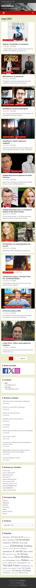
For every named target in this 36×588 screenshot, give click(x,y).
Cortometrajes (22, 539)
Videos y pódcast (20, 104)
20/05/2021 (6, 214)
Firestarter (5, 548)
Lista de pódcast (7, 511)
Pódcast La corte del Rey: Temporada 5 (14, 407)
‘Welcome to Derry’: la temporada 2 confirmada (16, 401)
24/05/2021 (6, 111)
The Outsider (26, 568)
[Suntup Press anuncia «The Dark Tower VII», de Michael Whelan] (18, 264)
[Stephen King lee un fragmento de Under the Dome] (18, 163)
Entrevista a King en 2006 (12, 311)
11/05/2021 (6, 347)
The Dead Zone (25, 566)
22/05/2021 (6, 145)
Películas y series (8, 104)
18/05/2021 (6, 248)
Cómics (5, 470)
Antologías (6, 537)
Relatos (25, 560)
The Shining (16, 571)
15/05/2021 (6, 313)
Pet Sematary (10, 560)
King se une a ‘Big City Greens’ (11, 413)
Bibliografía (6, 503)
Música (5, 557)
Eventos (28, 546)
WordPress (23, 585)
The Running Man (7, 570)
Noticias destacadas (8, 479)
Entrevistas (16, 545)
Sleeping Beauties (22, 563)
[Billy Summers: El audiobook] (18, 64)
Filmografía (6, 507)
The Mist (19, 568)
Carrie (4, 540)
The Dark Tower (11, 565)
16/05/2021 (6, 280)
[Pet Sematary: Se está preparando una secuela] (18, 232)
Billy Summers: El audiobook (13, 76)
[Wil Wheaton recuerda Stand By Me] (18, 97)
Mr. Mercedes (22, 554)
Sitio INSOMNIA (7, 488)
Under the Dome (14, 572)
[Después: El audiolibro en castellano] (18, 32)
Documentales (6, 546)
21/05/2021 (6, 179)
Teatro (28, 563)
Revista (5, 513)
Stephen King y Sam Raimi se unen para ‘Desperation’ (18, 430)
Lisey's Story (9, 554)
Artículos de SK (17, 537)
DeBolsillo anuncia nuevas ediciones (13, 419)
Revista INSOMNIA (8, 486)
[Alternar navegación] (3, 13)
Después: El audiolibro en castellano (16, 44)
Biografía (5, 505)
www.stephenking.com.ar (12, 389)
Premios (18, 560)
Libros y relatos (8, 40)
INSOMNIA (7, 6)
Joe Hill (18, 551)
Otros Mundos (22, 556)
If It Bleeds (23, 548)
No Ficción (11, 557)
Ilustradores (7, 551)
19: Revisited (6, 425)
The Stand (26, 570)
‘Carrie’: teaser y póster (9, 436)
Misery (15, 554)
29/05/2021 (6, 78)
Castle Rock (11, 540)
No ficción (5, 477)
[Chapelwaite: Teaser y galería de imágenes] (18, 129)
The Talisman (6, 572)
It (13, 551)
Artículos (5, 500)
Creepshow (7, 543)
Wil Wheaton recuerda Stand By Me (15, 109)
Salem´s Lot (12, 563)
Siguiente (22, 358)
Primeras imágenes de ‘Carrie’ (11, 458)
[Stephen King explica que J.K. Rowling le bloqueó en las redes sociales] (18, 198)
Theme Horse (20, 583)
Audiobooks (27, 537)
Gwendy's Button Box (13, 548)
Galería (5, 509)
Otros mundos (7, 481)
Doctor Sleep (23, 543)
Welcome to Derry (23, 572)
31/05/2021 (6, 46)
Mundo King (6, 171)
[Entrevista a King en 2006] (18, 299)
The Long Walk (12, 568)
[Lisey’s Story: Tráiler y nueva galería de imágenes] (18, 331)
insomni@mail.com (10, 385)
